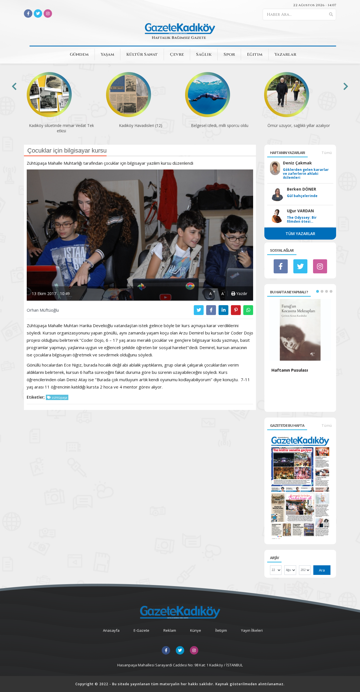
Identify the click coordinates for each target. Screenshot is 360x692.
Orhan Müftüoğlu (43, 310)
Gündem (79, 54)
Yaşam (107, 54)
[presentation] (14, 86)
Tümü (326, 152)
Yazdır (241, 293)
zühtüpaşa (59, 397)
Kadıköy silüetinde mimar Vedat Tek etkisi (61, 128)
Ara (322, 570)
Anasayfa (111, 630)
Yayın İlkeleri (252, 630)
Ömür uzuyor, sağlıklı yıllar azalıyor (298, 125)
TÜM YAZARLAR (300, 233)
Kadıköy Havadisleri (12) (140, 125)
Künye (195, 630)
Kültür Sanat (142, 54)
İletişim (221, 630)
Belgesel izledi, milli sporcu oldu (219, 125)
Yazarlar (285, 54)
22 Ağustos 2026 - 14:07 (314, 5)
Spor (229, 54)
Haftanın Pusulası (289, 370)
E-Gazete (141, 630)
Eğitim (254, 54)
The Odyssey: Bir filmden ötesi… (302, 220)
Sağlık (204, 54)
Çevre (177, 54)
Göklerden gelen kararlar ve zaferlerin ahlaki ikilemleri (306, 174)
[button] (317, 291)
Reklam (169, 630)
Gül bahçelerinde (302, 196)
